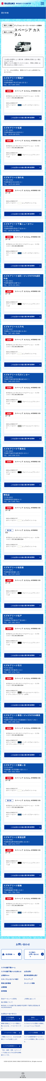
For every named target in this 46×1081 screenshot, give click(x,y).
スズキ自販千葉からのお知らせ (11, 971)
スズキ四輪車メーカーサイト (10, 1018)
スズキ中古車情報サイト (10, 1046)
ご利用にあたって (30, 999)
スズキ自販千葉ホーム (8, 967)
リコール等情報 (33, 1032)
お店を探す (27, 971)
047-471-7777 (14, 844)
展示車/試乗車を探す (31, 975)
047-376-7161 (14, 672)
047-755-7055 (14, 892)
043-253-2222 (14, 381)
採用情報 (4, 991)
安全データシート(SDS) (9, 999)
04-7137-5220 (14, 574)
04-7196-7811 (14, 501)
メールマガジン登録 (10, 1032)
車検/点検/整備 (6, 983)
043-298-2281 (14, 722)
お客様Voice (5, 975)
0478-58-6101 (14, 134)
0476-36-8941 (14, 231)
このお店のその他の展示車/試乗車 (23, 117)
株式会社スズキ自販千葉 (23, 3)
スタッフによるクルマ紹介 (9, 979)
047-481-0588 (14, 333)
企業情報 (4, 987)
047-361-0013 (14, 622)
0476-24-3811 (14, 285)
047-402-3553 (14, 772)
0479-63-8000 (14, 184)
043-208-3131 (14, 455)
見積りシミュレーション (33, 1018)
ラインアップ (28, 979)
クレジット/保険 (29, 983)
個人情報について (7, 1002)
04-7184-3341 (14, 85)
